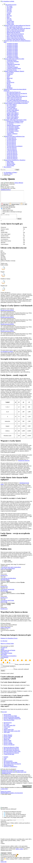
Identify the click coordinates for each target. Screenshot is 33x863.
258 (25, 204)
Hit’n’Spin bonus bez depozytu (11, 748)
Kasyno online (20, 58)
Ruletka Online (10, 162)
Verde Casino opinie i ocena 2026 (12, 731)
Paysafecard (10, 74)
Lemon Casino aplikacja (12, 112)
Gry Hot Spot (10, 124)
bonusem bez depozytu (23, 460)
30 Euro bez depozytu (12, 157)
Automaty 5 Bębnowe (12, 133)
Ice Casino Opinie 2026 (9, 725)
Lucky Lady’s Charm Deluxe (8, 568)
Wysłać (19, 218)
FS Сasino (9, 11)
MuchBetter (10, 88)
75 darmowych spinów (12, 56)
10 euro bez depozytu (12, 151)
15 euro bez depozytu (12, 153)
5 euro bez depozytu (12, 149)
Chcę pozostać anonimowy (9, 666)
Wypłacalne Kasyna (11, 60)
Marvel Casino (10, 22)
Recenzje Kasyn (8, 722)
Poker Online (10, 161)
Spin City (9, 18)
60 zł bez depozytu (11, 144)
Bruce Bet (9, 15)
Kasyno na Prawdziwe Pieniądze (12, 717)
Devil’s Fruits (4, 601)
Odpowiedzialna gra (9, 765)
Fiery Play (9, 8)
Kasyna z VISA (7, 742)
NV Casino (9, 6)
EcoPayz (9, 85)
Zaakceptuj (3, 853)
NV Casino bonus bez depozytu (14, 27)
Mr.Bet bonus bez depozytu (13, 32)
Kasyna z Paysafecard (9, 744)
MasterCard (9, 78)
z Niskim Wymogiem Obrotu (14, 68)
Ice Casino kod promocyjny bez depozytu (17, 93)
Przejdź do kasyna (5, 310)
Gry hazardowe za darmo (7, 351)
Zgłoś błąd (5, 204)
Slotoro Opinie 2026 (9, 729)
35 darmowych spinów (12, 50)
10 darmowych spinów (12, 43)
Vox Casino (9, 7)
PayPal (8, 75)
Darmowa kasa (21, 136)
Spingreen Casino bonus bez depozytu (16, 39)
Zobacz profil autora (5, 627)
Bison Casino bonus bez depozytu (15, 36)
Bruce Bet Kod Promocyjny (13, 94)
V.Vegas (9, 13)
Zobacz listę (3, 861)
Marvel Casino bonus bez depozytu (15, 33)
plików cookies (19, 849)
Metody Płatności (20, 71)
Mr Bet (8, 14)
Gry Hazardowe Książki (13, 126)
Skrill (8, 76)
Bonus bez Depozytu (25, 25)
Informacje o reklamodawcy (10, 766)
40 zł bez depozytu (11, 142)
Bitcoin (8, 83)
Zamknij (9, 853)
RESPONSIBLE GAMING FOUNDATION (12, 793)
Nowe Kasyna (10, 63)
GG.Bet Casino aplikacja (13, 110)
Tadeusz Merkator (18, 182)
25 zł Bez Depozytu (11, 139)
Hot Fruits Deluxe (5, 579)
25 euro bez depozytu (12, 155)
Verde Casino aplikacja (12, 118)
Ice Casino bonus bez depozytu (11, 752)
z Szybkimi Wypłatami (12, 67)
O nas (5, 758)
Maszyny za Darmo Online (7, 643)
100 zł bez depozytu (11, 147)
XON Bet (9, 10)
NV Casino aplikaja (11, 106)
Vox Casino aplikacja (12, 108)
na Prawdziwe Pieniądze (13, 61)
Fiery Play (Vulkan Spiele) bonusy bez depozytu (18, 28)
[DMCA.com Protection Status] (27, 787)
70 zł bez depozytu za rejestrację (14, 146)
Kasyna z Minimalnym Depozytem (12, 718)
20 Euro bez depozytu (12, 154)
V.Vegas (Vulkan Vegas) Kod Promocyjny (17, 96)
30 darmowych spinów (12, 49)
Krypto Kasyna (10, 82)
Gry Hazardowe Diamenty (13, 128)
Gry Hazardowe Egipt (12, 129)
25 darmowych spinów (12, 47)
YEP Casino (7, 732)
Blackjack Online (11, 164)
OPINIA (12, 310)
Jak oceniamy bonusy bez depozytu (12, 763)
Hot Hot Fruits (4, 590)
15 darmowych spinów (12, 45)
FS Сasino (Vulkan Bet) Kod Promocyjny (17, 100)
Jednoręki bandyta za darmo (13, 125)
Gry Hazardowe (21, 160)
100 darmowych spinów (12, 57)
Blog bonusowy (7, 167)
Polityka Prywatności (6, 791)
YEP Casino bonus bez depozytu (15, 35)
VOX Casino (7, 726)
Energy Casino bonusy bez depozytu (16, 29)
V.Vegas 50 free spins (9, 754)
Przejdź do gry (4, 575)
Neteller (9, 81)
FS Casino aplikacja (11, 111)
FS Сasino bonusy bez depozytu (11, 750)
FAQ (5, 759)
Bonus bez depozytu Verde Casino (12, 751)
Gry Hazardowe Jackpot (13, 131)
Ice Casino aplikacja (11, 104)
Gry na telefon (10, 132)
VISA (8, 79)
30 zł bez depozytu (11, 140)
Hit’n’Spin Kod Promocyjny (14, 92)
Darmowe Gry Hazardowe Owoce (15, 121)
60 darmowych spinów (12, 54)
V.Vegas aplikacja (11, 107)
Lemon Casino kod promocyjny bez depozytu (18, 101)
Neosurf (9, 86)
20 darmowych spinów (12, 46)
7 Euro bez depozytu (12, 150)
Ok (2, 842)
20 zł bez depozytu (11, 137)
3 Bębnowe (9, 135)
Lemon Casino (10, 21)
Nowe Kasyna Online (9, 720)
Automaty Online (22, 119)
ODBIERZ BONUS (6, 189)
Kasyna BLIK (10, 72)
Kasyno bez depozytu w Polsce (11, 747)
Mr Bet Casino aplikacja (12, 114)
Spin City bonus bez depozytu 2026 (15, 31)
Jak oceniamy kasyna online (10, 762)
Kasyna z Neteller (8, 743)
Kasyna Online (7, 714)
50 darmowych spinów (12, 53)
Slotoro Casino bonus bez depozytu (15, 38)
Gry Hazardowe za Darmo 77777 (15, 122)
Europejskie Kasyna (11, 69)
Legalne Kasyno (11, 65)
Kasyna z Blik (7, 737)
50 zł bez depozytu (11, 143)
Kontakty (6, 756)
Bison (8, 17)
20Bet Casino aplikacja (12, 115)
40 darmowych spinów (12, 51)
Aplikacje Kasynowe (22, 103)
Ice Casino (9, 20)
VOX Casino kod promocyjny (14, 99)
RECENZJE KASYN (11, 4)
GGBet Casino (10, 24)
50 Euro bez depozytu (12, 158)
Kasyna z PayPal (8, 736)
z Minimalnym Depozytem (13, 64)
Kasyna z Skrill (7, 740)
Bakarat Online (10, 165)
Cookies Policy (4, 788)
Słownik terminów (8, 761)
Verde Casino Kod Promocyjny (14, 97)
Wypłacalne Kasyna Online (10, 715)
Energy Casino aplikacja (13, 117)
